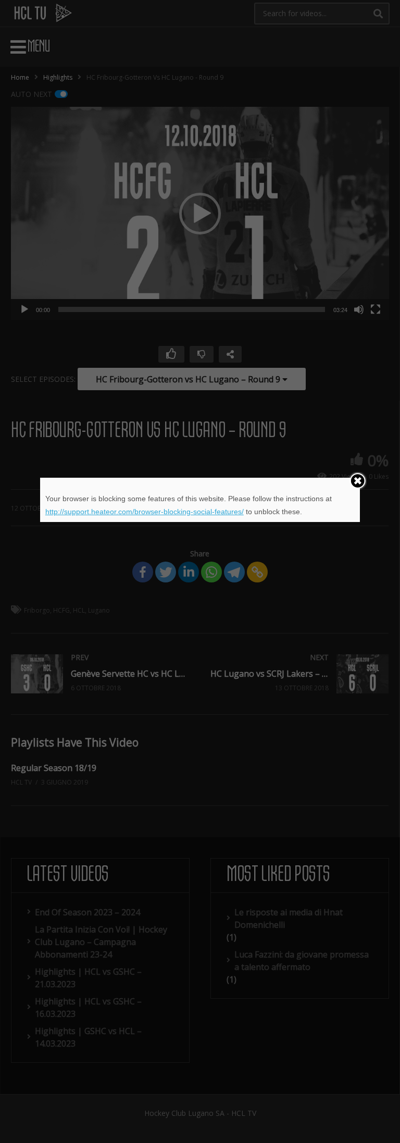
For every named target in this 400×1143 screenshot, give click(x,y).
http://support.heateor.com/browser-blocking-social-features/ (144, 511)
